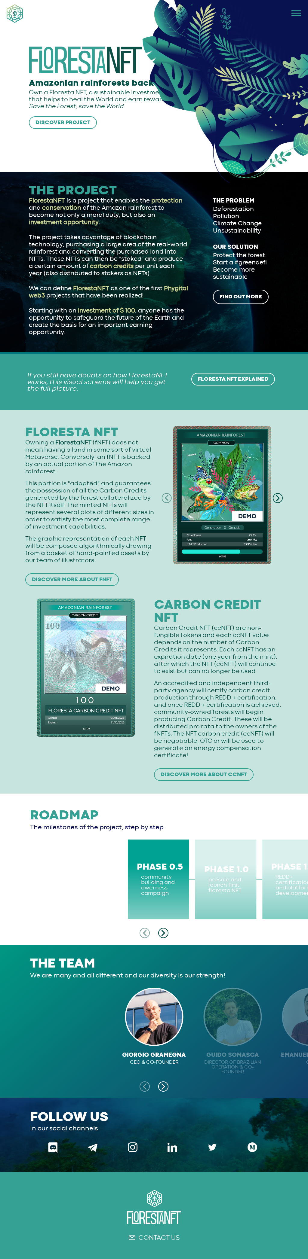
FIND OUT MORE (241, 297)
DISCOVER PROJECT (62, 122)
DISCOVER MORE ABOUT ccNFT (204, 774)
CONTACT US (159, 1237)
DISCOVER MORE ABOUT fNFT (72, 579)
